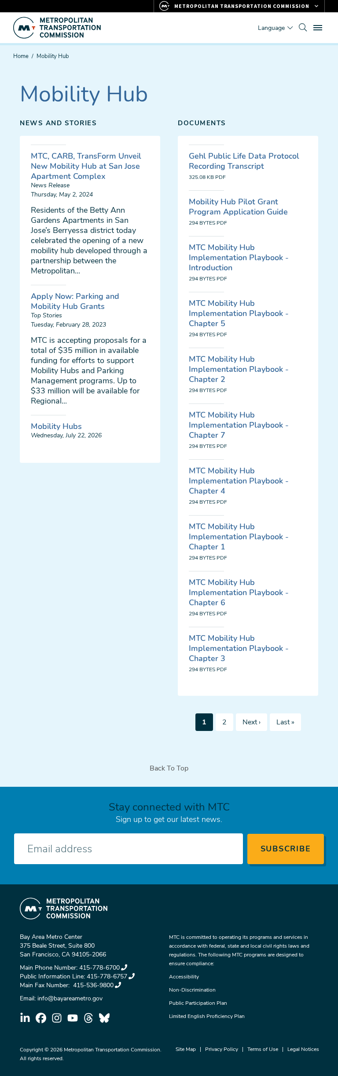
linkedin (25, 1018)
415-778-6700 (99, 967)
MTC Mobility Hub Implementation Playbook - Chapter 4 (239, 480)
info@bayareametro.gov (70, 998)
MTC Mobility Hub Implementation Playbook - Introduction (239, 257)
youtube (72, 1018)
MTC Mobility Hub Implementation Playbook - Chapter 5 (239, 313)
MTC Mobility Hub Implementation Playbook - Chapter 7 (239, 425)
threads (88, 1018)
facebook (41, 1018)
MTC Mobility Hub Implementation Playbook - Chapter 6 (239, 592)
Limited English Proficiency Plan (207, 1016)
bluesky (104, 1018)
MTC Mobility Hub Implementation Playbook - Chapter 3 (239, 648)
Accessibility (184, 976)
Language (271, 28)
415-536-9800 (92, 985)
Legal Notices (303, 1049)
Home (21, 56)
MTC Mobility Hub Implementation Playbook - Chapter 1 (239, 536)
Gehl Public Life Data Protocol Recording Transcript (244, 161)
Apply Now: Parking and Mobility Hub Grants (75, 301)
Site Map (186, 1049)
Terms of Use (262, 1049)
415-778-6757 (107, 976)
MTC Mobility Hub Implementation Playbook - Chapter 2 (239, 369)
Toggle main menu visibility (318, 27)
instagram (56, 1018)
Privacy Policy (221, 1049)
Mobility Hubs (56, 426)
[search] (302, 27)
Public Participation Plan (198, 1003)
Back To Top (169, 768)
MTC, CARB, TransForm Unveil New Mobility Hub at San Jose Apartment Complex (86, 166)
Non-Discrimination (192, 989)
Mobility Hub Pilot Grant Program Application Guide (238, 206)
